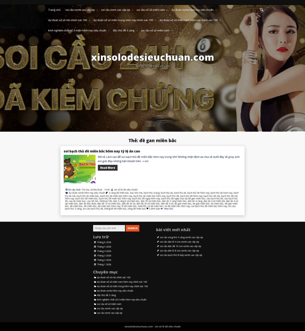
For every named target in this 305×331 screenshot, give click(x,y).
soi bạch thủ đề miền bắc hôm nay (209, 206)
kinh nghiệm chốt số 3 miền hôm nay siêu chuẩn (77, 30)
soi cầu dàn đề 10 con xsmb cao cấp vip (180, 246)
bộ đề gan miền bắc (195, 198)
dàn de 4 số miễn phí (214, 200)
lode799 (142, 206)
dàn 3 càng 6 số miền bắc (126, 200)
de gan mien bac (182, 203)
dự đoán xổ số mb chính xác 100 (67, 20)
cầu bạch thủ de (215, 198)
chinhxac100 (105, 200)
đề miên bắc (90, 206)
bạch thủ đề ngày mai (172, 198)
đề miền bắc (76, 206)
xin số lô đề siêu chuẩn (126, 189)
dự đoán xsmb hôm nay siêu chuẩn (192, 10)
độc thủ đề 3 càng (124, 30)
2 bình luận (154, 208)
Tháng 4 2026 (104, 251)
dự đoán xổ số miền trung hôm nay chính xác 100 (123, 20)
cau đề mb (92, 200)
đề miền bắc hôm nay (109, 206)
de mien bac (217, 203)
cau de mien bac (77, 200)
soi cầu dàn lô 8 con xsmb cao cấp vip (179, 250)
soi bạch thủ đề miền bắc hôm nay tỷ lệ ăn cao (102, 151)
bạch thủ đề (173, 195)
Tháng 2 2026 (104, 260)
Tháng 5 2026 (104, 246)
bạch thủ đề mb (212, 195)
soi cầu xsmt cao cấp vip (115, 10)
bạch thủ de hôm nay (198, 192)
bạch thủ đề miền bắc (86, 198)
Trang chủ (54, 10)
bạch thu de (167, 192)
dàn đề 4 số (167, 203)
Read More (107, 168)
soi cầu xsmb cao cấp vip (80, 10)
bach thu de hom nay (221, 192)
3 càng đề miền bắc (119, 192)
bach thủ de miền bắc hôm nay (116, 195)
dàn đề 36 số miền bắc (148, 203)
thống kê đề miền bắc (115, 208)
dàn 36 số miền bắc (151, 200)
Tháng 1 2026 (104, 264)
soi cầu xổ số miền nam (151, 10)
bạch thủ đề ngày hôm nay (146, 198)
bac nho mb (136, 192)
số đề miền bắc (155, 206)
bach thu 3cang (151, 192)
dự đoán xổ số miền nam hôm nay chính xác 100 (188, 20)
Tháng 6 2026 (104, 242)
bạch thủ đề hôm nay (191, 195)
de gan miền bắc (201, 203)
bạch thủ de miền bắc (88, 195)
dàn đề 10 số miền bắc (109, 203)
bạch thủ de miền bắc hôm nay (149, 195)
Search (132, 228)
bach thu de (180, 192)
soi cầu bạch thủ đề (93, 208)
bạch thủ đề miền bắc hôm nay (115, 198)
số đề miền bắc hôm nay (177, 206)
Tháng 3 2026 (104, 255)
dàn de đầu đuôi (87, 203)
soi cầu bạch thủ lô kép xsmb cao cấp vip (181, 255)
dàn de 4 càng (195, 200)
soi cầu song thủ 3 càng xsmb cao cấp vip (181, 237)
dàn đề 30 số (128, 203)
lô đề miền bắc (129, 206)
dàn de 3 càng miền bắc (174, 200)
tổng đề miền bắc (137, 208)
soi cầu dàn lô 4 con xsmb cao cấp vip (179, 241)
